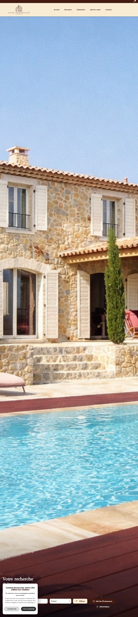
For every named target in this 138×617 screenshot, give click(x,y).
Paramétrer (11, 609)
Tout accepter (28, 609)
